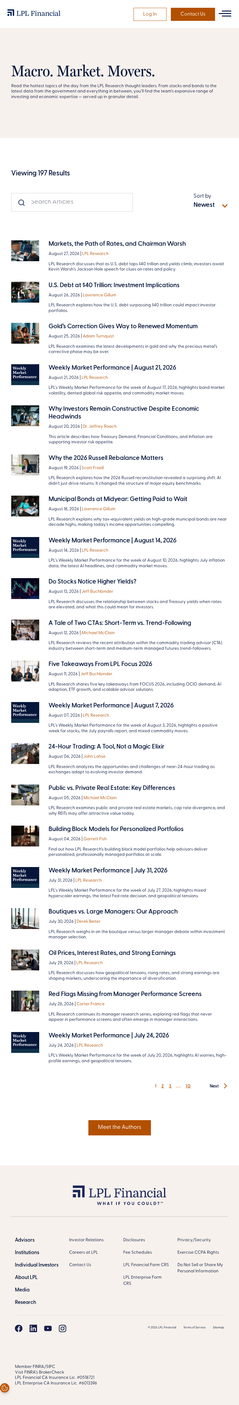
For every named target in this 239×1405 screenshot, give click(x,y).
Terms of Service (194, 1327)
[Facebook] (18, 1328)
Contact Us (192, 14)
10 (188, 1086)
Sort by (202, 196)
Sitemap (218, 1327)
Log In (150, 14)
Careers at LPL (83, 1252)
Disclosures (134, 1240)
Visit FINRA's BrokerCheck (39, 1372)
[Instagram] (62, 1328)
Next (215, 1086)
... (178, 1086)
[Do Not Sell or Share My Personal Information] (4, 1388)
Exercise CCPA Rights (198, 1252)
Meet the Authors (119, 1127)
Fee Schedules (137, 1252)
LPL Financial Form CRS (146, 1265)
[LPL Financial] (33, 14)
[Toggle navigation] (225, 13)
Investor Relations (86, 1240)
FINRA (38, 1367)
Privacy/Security (194, 1240)
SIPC (50, 1367)
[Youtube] (48, 1328)
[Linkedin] (33, 1328)
